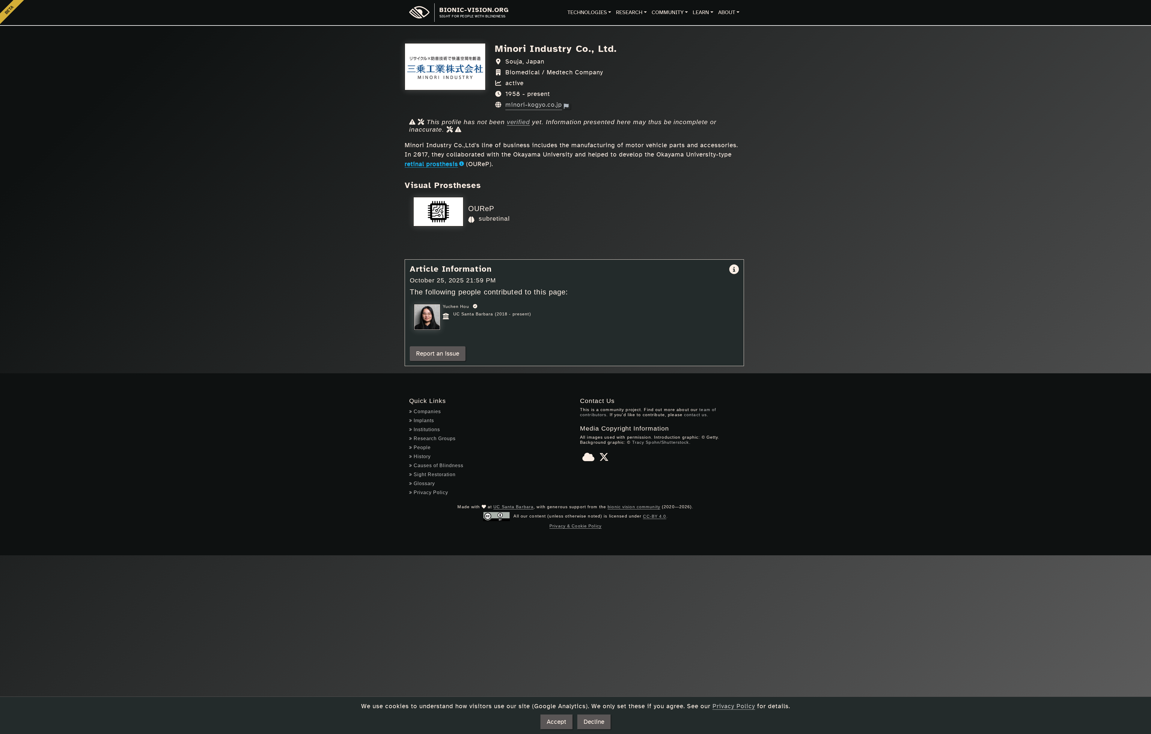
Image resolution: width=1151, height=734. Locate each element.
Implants (424, 420)
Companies (427, 411)
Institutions (427, 429)
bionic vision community (634, 506)
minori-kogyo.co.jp (533, 105)
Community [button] (668, 12)
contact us (695, 414)
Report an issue (437, 354)
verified (518, 121)
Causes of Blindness (438, 465)
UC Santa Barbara (513, 506)
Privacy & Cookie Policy (575, 526)
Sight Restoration (435, 474)
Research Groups (435, 438)
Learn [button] (701, 12)
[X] (604, 459)
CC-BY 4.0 (654, 516)
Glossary (424, 483)
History (422, 456)
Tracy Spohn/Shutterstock (660, 442)
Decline (594, 722)
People (422, 447)
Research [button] (629, 12)
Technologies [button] (587, 12)
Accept (556, 722)
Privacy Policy (431, 492)
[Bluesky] (588, 459)
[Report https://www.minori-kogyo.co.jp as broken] (567, 106)
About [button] (726, 12)
